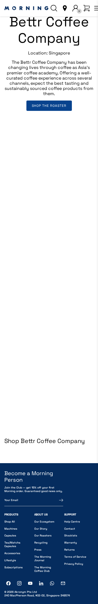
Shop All (9, 521)
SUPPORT (70, 514)
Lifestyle (10, 560)
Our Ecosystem (44, 521)
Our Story (40, 528)
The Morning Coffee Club (42, 569)
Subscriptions (13, 567)
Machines (10, 528)
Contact (69, 528)
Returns (69, 549)
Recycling (40, 542)
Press (37, 549)
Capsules (10, 535)
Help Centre (72, 521)
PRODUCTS (11, 514)
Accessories (12, 553)
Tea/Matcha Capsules (12, 544)
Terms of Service (75, 557)
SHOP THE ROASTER (49, 106)
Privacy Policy (73, 564)
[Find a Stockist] (65, 8)
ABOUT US (41, 514)
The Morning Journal (42, 558)
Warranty (70, 542)
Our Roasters (42, 535)
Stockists (70, 535)
